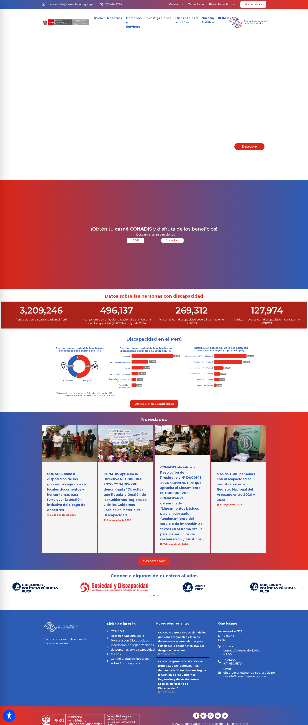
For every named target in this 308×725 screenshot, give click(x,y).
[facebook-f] (196, 716)
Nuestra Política (208, 20)
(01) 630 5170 (113, 4)
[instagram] (210, 716)
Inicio (98, 18)
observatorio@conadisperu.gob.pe (70, 4)
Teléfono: (232, 661)
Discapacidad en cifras (186, 20)
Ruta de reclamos (222, 4)
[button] (5, 587)
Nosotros (114, 18)
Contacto (176, 4)
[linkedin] (225, 716)
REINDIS (224, 18)
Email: (249, 672)
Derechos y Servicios (134, 22)
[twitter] (203, 716)
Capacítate (196, 4)
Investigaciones (158, 18)
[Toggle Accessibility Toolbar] (9, 715)
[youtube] (218, 716)
